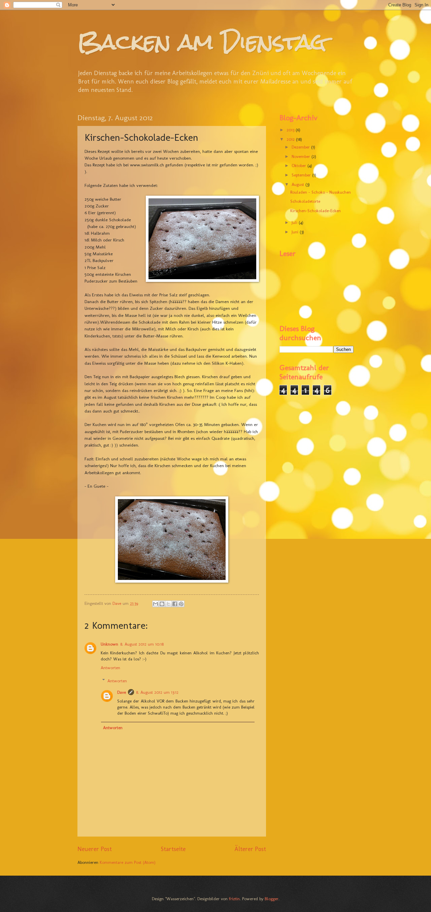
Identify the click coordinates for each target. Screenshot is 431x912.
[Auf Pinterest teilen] (181, 603)
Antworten (110, 667)
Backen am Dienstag (201, 41)
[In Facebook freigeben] (174, 603)
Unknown (109, 644)
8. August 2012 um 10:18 (142, 644)
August (298, 184)
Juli (295, 222)
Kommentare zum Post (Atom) (128, 862)
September (302, 174)
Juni (296, 231)
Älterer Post (250, 849)
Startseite (173, 849)
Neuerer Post (94, 849)
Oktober (299, 165)
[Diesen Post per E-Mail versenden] (155, 603)
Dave (121, 692)
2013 (291, 129)
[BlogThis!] (162, 603)
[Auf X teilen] (168, 603)
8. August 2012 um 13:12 (157, 692)
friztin (234, 898)
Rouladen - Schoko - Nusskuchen (320, 192)
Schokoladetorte (305, 201)
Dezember (301, 147)
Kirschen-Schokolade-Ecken (315, 210)
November (301, 156)
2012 (291, 139)
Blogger (271, 898)
